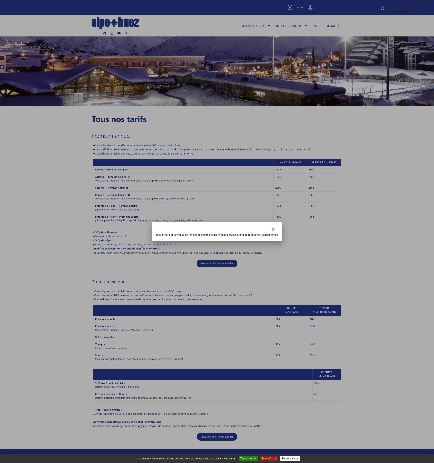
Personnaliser (289, 458)
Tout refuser (269, 458)
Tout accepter (248, 458)
